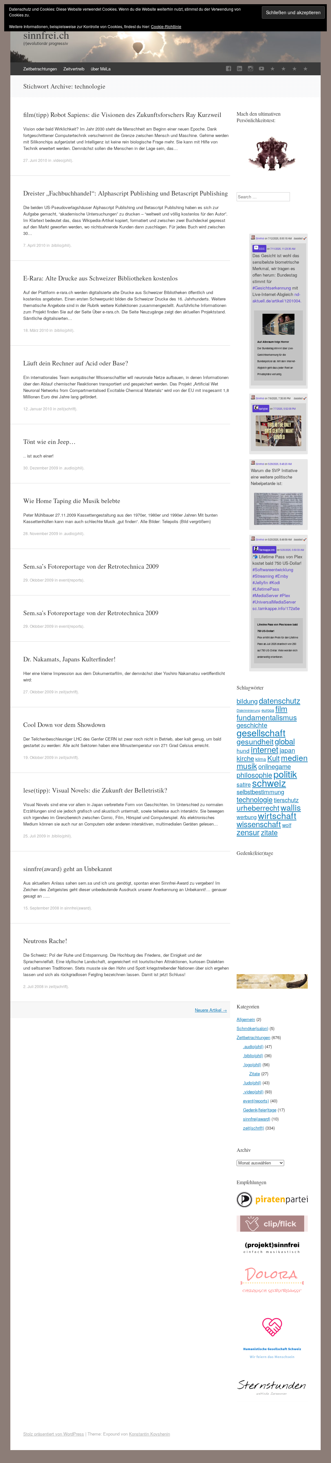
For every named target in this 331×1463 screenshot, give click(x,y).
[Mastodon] (294, 68)
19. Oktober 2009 (38, 757)
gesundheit (255, 741)
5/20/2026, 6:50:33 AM (292, 550)
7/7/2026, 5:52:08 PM (284, 408)
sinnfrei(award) (77, 907)
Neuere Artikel (211, 1010)
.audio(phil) (73, 467)
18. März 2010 (35, 330)
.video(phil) (62, 160)
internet (264, 749)
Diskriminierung (248, 710)
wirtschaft (277, 815)
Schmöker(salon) (252, 1028)
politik (285, 773)
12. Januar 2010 (37, 408)
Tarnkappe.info (266, 550)
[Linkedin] (239, 68)
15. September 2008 (41, 907)
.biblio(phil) (60, 245)
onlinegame (274, 766)
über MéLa (101, 69)
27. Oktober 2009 (38, 691)
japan (287, 750)
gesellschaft (261, 732)
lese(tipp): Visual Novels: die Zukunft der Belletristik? (95, 790)
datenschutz (279, 700)
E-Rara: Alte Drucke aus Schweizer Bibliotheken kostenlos (100, 278)
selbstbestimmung (260, 791)
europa (268, 710)
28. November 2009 (40, 533)
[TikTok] (272, 68)
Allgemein (246, 1019)
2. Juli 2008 (33, 986)
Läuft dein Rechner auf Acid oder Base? (75, 363)
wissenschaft (259, 823)
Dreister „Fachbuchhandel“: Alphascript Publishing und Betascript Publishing (125, 193)
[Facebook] (228, 68)
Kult (273, 758)
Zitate (254, 1073)
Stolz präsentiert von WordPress (53, 1434)
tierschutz (286, 799)
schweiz (269, 782)
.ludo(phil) (252, 1082)
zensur (248, 831)
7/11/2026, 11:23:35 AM (282, 248)
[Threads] (305, 68)
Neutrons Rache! (45, 940)
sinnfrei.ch (46, 34)
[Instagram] (250, 68)
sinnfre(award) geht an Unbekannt (67, 868)
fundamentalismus (267, 717)
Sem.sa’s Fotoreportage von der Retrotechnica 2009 (91, 566)
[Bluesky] (283, 68)
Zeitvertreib (73, 69)
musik (247, 765)
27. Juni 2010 (35, 160)
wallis (291, 807)
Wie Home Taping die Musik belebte (71, 500)
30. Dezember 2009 (40, 467)
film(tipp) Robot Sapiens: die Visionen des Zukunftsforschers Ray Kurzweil (122, 114)
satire (244, 784)
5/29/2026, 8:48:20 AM (280, 464)
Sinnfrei (259, 238)
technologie (254, 799)
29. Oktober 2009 (38, 580)
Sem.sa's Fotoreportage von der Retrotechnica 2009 (90, 612)
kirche (245, 758)
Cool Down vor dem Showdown (64, 724)
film (281, 708)
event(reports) (71, 580)
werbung (247, 817)
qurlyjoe (263, 408)
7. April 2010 (34, 245)
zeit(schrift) (66, 408)
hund (243, 750)
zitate (269, 832)
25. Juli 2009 (34, 835)
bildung (247, 701)
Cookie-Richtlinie (166, 26)
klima (260, 759)
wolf (286, 824)
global (285, 741)
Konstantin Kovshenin (149, 1434)
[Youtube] (261, 68)
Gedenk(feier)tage (259, 1110)
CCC (261, 248)
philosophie (254, 775)
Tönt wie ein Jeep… (49, 441)
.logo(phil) (252, 1064)
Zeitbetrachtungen (40, 69)
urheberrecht (258, 807)
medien (294, 757)
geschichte (252, 725)
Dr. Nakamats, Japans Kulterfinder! (69, 659)
